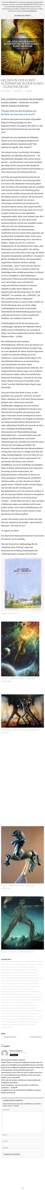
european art (23, 991)
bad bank (15, 970)
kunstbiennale (22, 1008)
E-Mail (5, 1141)
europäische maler (32, 983)
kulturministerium (7, 1005)
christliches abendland (26, 978)
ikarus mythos (10, 1000)
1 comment (28, 91)
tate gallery (16, 1024)
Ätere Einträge (35, 1037)
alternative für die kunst (20, 964)
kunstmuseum (6, 1011)
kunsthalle (31, 1008)
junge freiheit (20, 1000)
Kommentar (6, 1110)
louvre (9, 1013)
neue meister (11, 1022)
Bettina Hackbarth (16, 1051)
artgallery (31, 967)
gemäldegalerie (19, 994)
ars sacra (32, 964)
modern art (31, 1016)
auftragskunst (6, 970)
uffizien (24, 1024)
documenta (5, 981)
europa (4, 983)
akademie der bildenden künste (11, 961)
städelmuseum (6, 1024)
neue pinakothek (22, 1022)
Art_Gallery (6, 91)
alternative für (6, 964)
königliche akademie (27, 1002)
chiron (3, 978)
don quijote (14, 981)
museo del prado (11, 1019)
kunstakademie (19, 1005)
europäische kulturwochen (16, 983)
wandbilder (32, 1024)
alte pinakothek (37, 961)
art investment (22, 967)
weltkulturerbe (6, 1027)
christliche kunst (12, 978)
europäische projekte (23, 986)
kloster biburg (31, 1000)
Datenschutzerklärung (29, 11)
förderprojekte (33, 991)
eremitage (23, 981)
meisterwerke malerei (8, 1016)
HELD (7, 997)
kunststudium (30, 1011)
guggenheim (30, 994)
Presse (25, 48)
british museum (17, 975)
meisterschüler (34, 1013)
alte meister (27, 961)
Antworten (14, 1055)
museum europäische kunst (27, 1019)
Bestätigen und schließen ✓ (23, 15)
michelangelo (21, 1016)
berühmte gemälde (19, 972)
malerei (15, 1013)
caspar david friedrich (31, 975)
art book (39, 964)
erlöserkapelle (33, 981)
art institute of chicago (8, 967)
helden (12, 997)
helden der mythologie (23, 997)
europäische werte (27, 989)
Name (5, 1135)
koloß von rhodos (13, 1002)
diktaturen (38, 978)
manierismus (23, 1013)
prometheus (33, 1022)
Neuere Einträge (10, 1037)
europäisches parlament (9, 991)
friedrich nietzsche (7, 994)
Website (5, 1148)
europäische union (14, 989)
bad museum (24, 970)
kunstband (12, 1008)
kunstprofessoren (18, 1011)
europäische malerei (8, 986)
